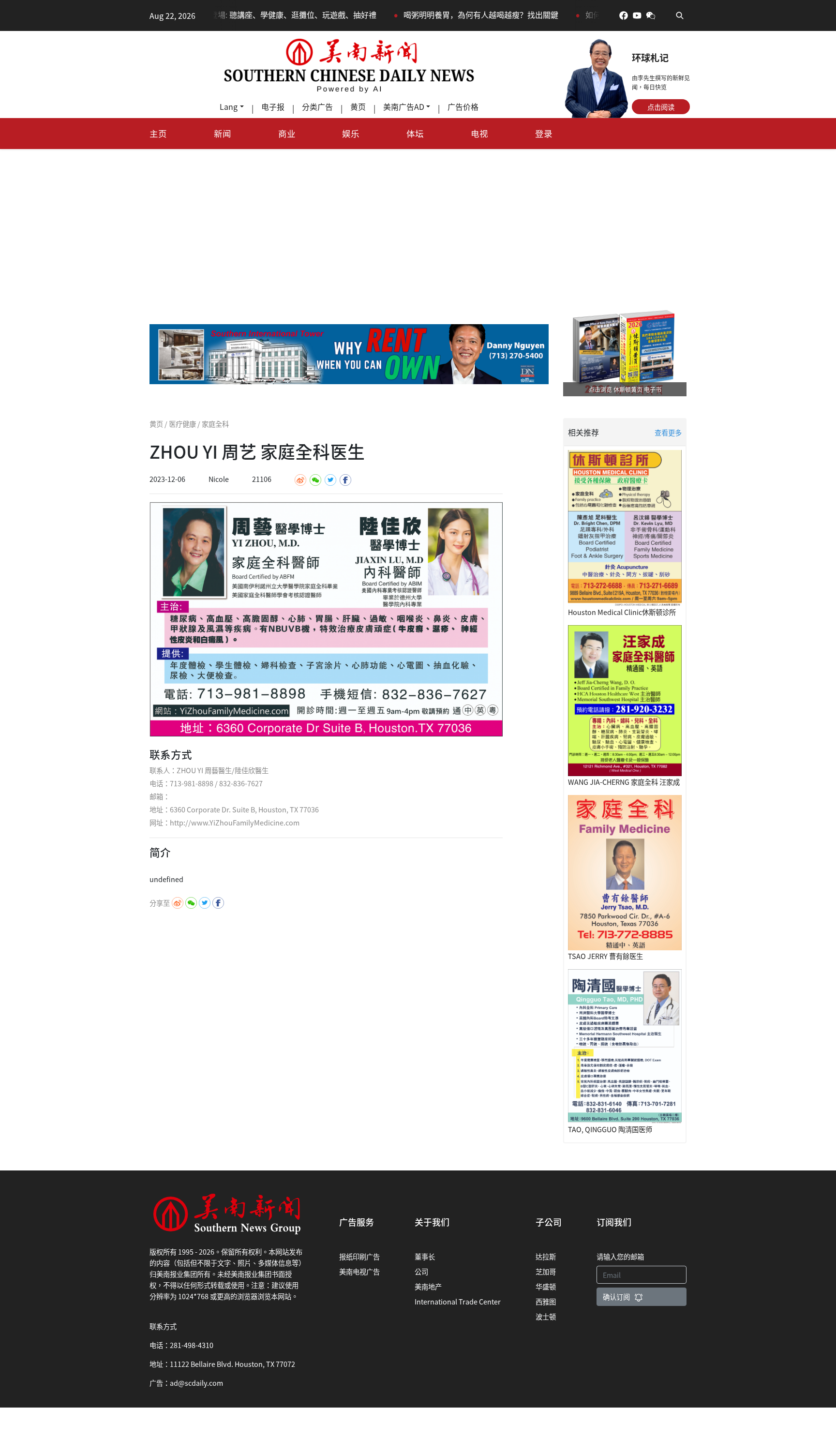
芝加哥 (546, 1271)
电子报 (272, 106)
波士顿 (546, 1316)
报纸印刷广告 (359, 1256)
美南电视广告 (359, 1271)
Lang (229, 106)
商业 (287, 133)
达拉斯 (546, 1256)
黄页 (358, 106)
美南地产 (428, 1286)
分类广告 (317, 106)
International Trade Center (458, 1301)
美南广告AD (403, 106)
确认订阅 (616, 1296)
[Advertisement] (418, 221)
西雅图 (546, 1301)
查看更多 (668, 432)
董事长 (425, 1256)
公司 (421, 1271)
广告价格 (463, 106)
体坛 (415, 133)
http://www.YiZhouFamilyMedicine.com (234, 822)
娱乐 (350, 133)
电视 (479, 133)
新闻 (222, 133)
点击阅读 (660, 107)
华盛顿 (546, 1286)
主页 (158, 133)
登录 (543, 133)
